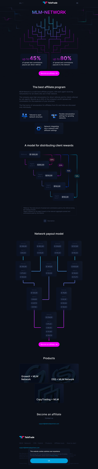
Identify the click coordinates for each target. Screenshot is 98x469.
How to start (71, 443)
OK (49, 461)
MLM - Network (25, 443)
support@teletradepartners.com (49, 423)
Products (48, 443)
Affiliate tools (59, 443)
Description (51, 221)
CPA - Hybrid (38, 443)
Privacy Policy (23, 463)
